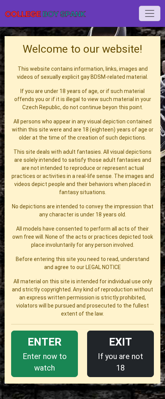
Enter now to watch (45, 354)
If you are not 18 (120, 354)
